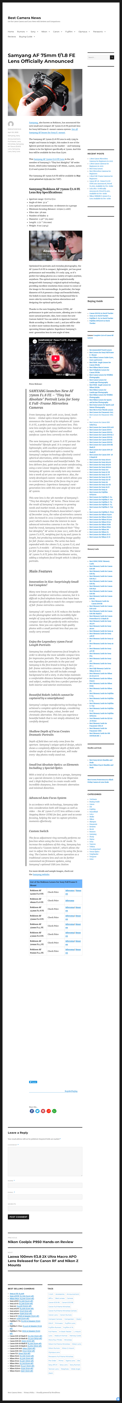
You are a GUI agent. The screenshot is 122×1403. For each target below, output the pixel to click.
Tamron (92, 844)
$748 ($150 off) (26, 1311)
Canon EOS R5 (54, 1302)
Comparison (69, 1319)
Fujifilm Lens (70, 1323)
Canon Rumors (66, 1315)
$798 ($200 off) (23, 1319)
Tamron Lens (53, 1369)
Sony (33, 32)
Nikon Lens (76, 1344)
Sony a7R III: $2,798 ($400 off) (22, 1296)
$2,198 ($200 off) (26, 1304)
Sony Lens (16, 151)
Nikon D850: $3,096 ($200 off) (22, 1299)
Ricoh (91, 829)
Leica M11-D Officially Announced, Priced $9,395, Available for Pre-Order (99, 191)
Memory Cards (75, 1336)
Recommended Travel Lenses (100, 350)
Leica (91, 814)
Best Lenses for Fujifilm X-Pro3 (101, 512)
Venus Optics (94, 852)
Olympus (83, 32)
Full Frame (12, 141)
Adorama (69, 890)
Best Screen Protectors (96, 780)
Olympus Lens (54, 1352)
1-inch (50, 1294)
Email (11, 1192)
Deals (78, 1319)
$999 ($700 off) (28, 1341)
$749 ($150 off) (29, 1351)
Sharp (91, 837)
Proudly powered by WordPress (48, 1393)
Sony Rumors (75, 1365)
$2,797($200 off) (26, 1364)
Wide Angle (75, 1369)
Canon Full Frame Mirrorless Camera (62, 1311)
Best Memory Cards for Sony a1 (101, 631)
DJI (90, 807)
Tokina (92, 847)
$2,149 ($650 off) (35, 1339)
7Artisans (93, 799)
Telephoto (65, 1369)
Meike (91, 817)
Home (11, 32)
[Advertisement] (101, 105)
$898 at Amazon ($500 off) (28, 1316)
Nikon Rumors (54, 1348)
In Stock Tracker (65, 1331)
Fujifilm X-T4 (68, 1327)
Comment (13, 1145)
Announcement (14, 139)
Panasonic (98, 32)
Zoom (50, 1373)
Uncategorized (95, 849)
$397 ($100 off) (27, 1371)
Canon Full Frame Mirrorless (59, 1307)
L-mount (77, 1331)
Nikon (44, 32)
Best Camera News (24, 18)
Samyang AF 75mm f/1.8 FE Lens (49, 159)
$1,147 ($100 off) (27, 1366)
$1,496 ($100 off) (27, 1359)
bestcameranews (14, 129)
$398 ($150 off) (26, 1314)
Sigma (91, 839)
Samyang (33, 122)
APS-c (50, 1298)
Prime (61, 1361)
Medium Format (61, 1336)
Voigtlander (93, 854)
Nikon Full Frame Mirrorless (59, 1344)
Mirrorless (11, 144)
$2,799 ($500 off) (35, 1336)
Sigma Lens (70, 1361)
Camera (70, 1298)
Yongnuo (92, 857)
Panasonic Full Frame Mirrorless (60, 1356)
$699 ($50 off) (24, 1354)
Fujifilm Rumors (54, 1327)
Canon (56, 32)
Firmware (59, 1323)
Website (12, 1204)
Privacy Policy (29, 1393)
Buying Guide (25, 37)
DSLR (50, 1323)
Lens (19, 141)
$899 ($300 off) (29, 1349)
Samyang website (41, 874)
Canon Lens (53, 1315)
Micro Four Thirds (55, 1340)
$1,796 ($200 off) (27, 1356)
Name (11, 1181)
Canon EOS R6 (67, 1302)
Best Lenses (60, 1298)
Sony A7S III (52, 1365)
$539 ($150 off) (27, 1368)
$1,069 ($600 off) (35, 1346)
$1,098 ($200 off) (27, 1309)
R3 (100, 432)
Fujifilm (69, 32)
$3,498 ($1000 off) (24, 1306)
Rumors (21, 32)
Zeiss (91, 859)
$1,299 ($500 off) (35, 1344)
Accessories (60, 1294)
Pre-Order (52, 1361)
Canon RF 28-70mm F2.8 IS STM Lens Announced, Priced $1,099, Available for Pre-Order (101, 183)
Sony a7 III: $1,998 (17, 1294)
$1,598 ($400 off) (26, 1301)
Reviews (12, 37)
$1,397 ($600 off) (27, 1361)
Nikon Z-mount (68, 1348)
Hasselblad (93, 812)
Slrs (78, 1361)
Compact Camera (55, 1319)
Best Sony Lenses (96, 169)
